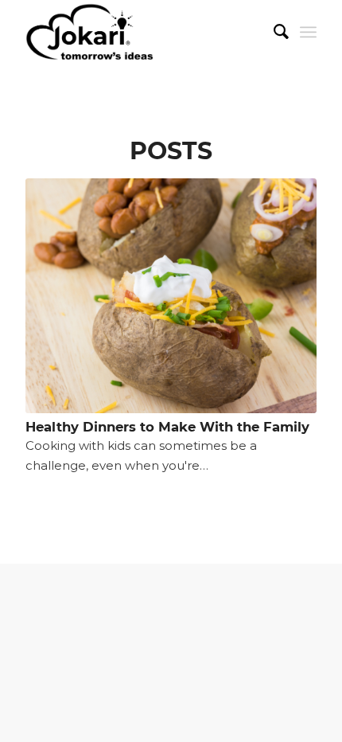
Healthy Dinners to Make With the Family (167, 427)
